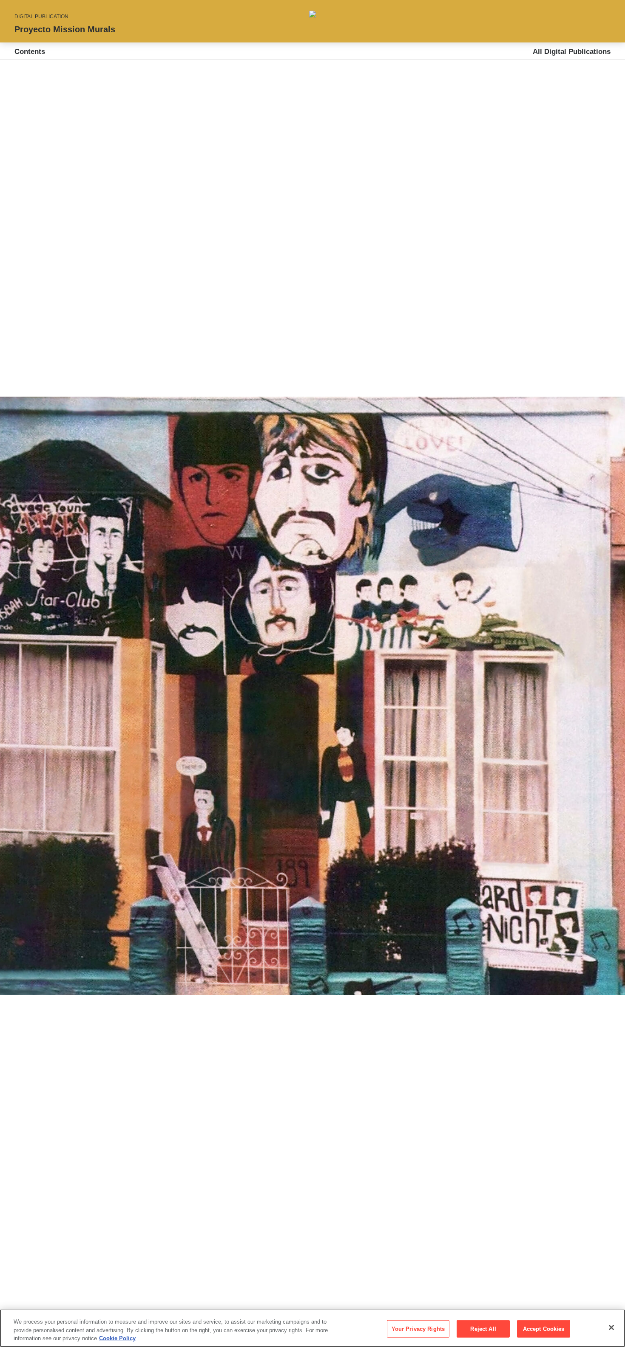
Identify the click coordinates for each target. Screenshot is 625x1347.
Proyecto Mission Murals (64, 29)
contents (29, 52)
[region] (312, 1328)
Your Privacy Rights (418, 1328)
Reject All (483, 1328)
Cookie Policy (117, 1338)
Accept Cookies (544, 1328)
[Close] (611, 1327)
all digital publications (572, 52)
